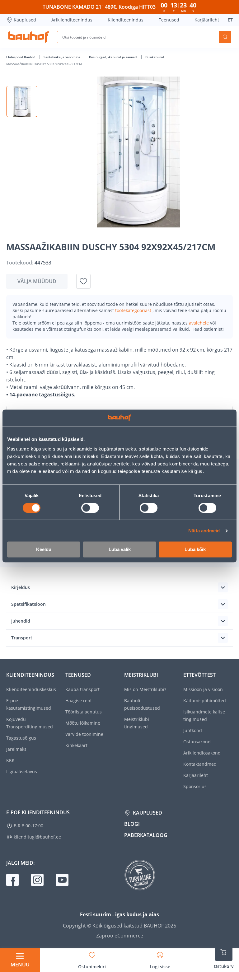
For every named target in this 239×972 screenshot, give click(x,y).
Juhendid (20, 621)
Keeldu (43, 549)
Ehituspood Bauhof (21, 57)
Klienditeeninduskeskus (31, 689)
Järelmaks (16, 749)
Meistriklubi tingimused (136, 723)
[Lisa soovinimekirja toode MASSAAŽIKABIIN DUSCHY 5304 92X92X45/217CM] (83, 281)
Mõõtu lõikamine (82, 723)
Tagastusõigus (21, 738)
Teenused (169, 20)
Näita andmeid (204, 530)
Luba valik (120, 549)
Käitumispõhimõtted (204, 700)
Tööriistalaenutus (83, 712)
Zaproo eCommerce (119, 935)
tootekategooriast (133, 310)
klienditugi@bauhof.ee (37, 837)
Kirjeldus (20, 587)
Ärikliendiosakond (202, 753)
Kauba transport (82, 689)
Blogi (132, 823)
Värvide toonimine (84, 734)
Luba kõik (195, 549)
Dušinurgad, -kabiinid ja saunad (113, 57)
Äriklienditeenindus (71, 20)
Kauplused (25, 20)
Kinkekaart (76, 745)
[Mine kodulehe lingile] (28, 37)
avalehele (199, 323)
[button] (21, 101)
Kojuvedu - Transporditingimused (29, 723)
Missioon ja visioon (203, 689)
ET (230, 20)
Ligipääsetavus (21, 771)
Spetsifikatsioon (28, 604)
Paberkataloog (145, 835)
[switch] (90, 508)
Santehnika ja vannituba (62, 57)
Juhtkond (192, 730)
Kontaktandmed (200, 764)
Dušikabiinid (155, 57)
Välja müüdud (36, 281)
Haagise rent (78, 700)
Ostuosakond (197, 742)
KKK (10, 760)
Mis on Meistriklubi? (145, 689)
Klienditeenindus (125, 20)
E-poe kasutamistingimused (28, 704)
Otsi (225, 37)
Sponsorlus (195, 786)
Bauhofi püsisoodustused (142, 704)
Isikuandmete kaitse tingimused (204, 715)
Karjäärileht (206, 20)
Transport (21, 638)
